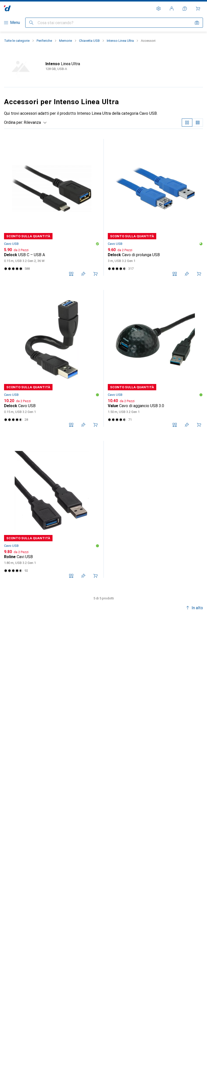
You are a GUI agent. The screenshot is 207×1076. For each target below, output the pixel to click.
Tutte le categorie (17, 41)
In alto (197, 607)
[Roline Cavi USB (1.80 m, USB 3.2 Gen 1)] (52, 509)
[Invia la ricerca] (31, 23)
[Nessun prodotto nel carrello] (198, 9)
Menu (15, 22)
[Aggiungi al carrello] (95, 274)
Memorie (65, 41)
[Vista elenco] (197, 123)
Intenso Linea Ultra (120, 41)
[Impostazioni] (158, 9)
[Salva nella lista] (83, 274)
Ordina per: (13, 122)
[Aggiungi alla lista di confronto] (71, 274)
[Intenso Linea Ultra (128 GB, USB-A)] (103, 66)
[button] (97, 244)
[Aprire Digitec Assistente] (185, 9)
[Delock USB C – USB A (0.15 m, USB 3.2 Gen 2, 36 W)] (52, 207)
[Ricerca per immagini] (197, 23)
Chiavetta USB (89, 41)
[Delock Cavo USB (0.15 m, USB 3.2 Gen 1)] (52, 358)
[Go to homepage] (7, 8)
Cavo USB (11, 244)
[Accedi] (172, 9)
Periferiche (44, 41)
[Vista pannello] (187, 123)
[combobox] (34, 123)
